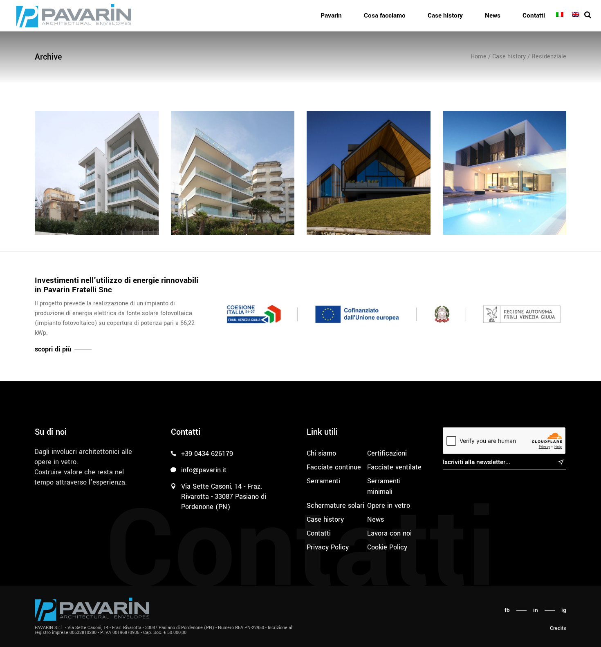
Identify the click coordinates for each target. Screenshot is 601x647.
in (535, 610)
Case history (325, 519)
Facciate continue (334, 467)
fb (507, 610)
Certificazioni (387, 453)
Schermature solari (335, 505)
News (375, 519)
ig (563, 610)
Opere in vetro (388, 505)
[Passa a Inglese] (577, 15)
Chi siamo (321, 453)
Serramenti (323, 481)
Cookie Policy (387, 547)
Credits (558, 628)
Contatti (319, 533)
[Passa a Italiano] (561, 15)
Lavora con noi (389, 533)
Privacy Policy (328, 547)
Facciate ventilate (394, 467)
